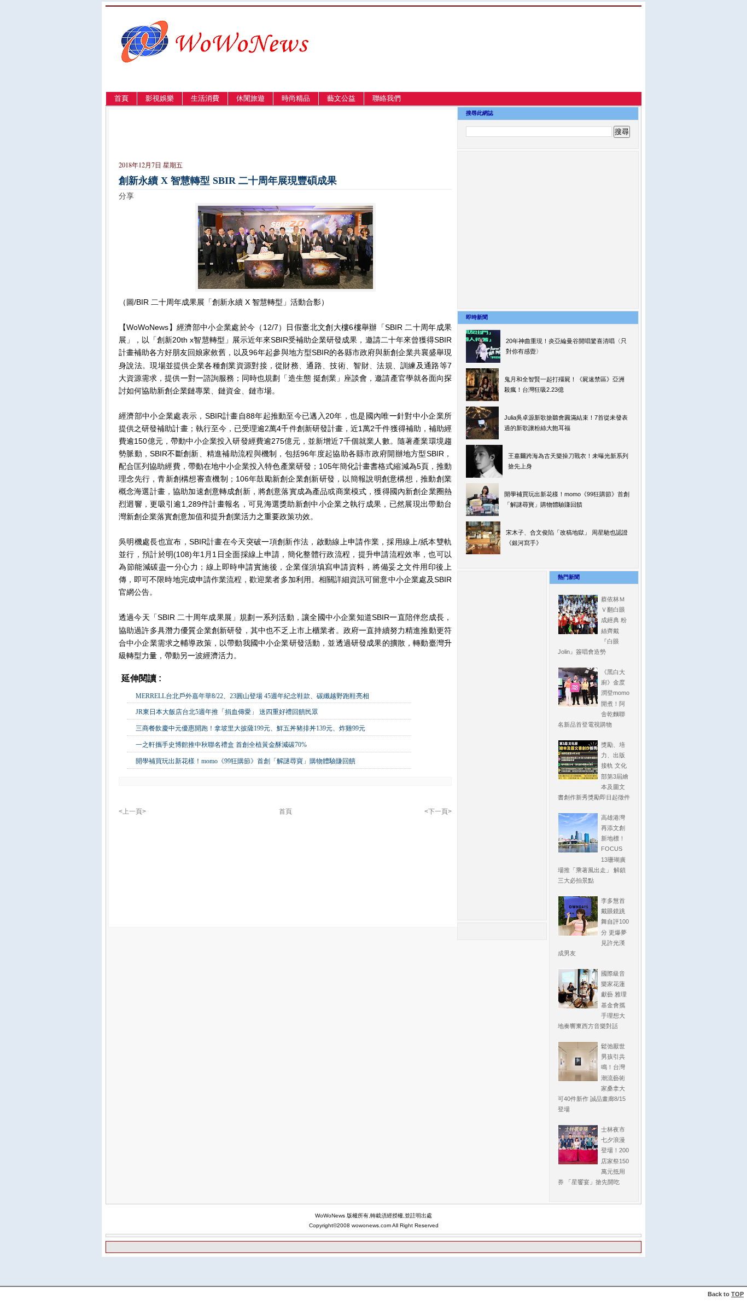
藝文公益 (341, 98)
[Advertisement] (523, 62)
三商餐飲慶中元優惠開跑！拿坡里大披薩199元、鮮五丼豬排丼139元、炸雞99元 (250, 728)
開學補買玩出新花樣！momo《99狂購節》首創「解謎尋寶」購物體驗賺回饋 (245, 761)
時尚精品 (296, 98)
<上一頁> (132, 811)
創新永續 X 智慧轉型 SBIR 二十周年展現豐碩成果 (228, 180)
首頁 (121, 98)
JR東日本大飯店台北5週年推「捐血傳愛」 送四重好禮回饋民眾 (227, 712)
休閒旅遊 (250, 98)
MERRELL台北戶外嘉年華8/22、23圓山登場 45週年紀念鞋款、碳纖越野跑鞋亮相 (252, 696)
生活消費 (205, 98)
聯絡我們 (386, 98)
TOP (737, 1294)
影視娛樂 (159, 98)
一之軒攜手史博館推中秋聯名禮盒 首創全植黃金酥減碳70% (221, 745)
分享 (126, 196)
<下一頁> (438, 811)
